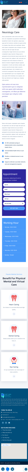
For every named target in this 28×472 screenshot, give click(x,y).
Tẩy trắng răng (5, 437)
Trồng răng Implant (6, 430)
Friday (6, 245)
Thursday (7, 241)
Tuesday (7, 231)
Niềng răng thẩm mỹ (7, 432)
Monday (7, 227)
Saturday (7, 250)
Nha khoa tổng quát (6, 440)
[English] (19, 2)
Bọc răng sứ (5, 435)
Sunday (7, 255)
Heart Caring (14, 305)
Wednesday (8, 236)
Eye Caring (14, 367)
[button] (26, 2)
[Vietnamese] (21, 2)
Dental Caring (14, 336)
